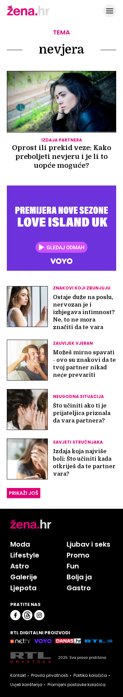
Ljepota (23, 588)
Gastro (79, 588)
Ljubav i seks (88, 544)
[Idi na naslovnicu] (28, 14)
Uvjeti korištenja (26, 685)
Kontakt (18, 675)
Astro (19, 566)
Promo (78, 555)
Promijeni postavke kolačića (76, 685)
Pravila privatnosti (49, 675)
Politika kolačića (90, 675)
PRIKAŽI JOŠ (23, 493)
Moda (20, 544)
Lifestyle (24, 555)
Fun (73, 566)
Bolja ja (79, 577)
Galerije (23, 577)
